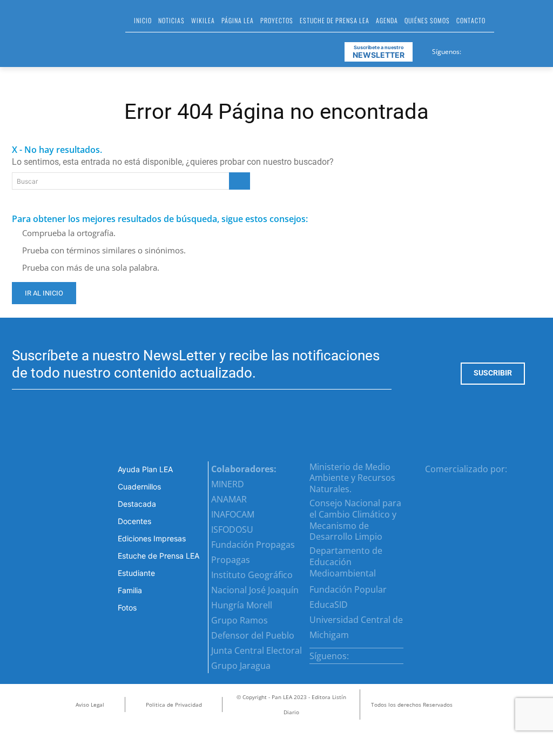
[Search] (239, 181)
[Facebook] (470, 49)
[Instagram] (483, 49)
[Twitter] (497, 49)
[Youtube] (510, 49)
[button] (507, 24)
